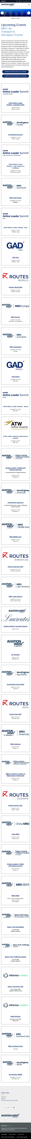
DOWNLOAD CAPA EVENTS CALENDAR (16, 76)
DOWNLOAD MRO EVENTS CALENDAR (15, 71)
